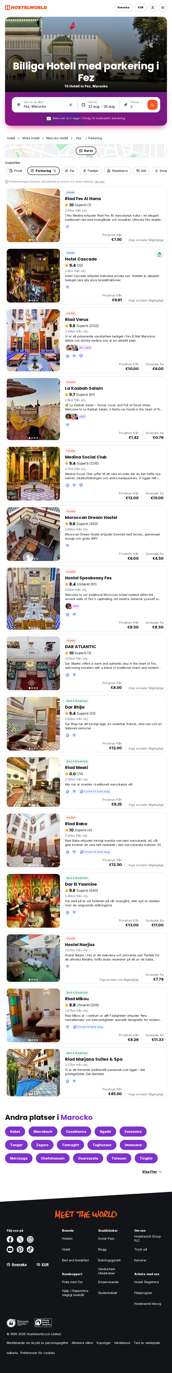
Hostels (67, 1238)
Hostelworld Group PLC (147, 1238)
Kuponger (104, 1343)
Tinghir (146, 1158)
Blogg (102, 1249)
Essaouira (133, 1131)
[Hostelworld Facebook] (10, 1239)
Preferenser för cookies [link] (37, 1353)
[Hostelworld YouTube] (10, 1249)
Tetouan (119, 1158)
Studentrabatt (107, 1293)
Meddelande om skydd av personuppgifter (37, 1343)
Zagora (42, 1145)
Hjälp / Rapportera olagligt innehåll (75, 1293)
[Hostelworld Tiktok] (30, 1249)
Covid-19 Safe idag (96, 791)
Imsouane (133, 1145)
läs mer (99, 181)
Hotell (70, 192)
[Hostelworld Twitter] (20, 1239)
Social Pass (106, 1238)
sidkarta (12, 1353)
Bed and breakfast (75, 1260)
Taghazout (102, 1145)
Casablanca (76, 1131)
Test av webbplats (147, 1343)
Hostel (71, 313)
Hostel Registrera (146, 1282)
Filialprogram (143, 1293)
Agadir (105, 1131)
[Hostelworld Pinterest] (20, 1249)
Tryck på (140, 1249)
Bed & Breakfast (77, 700)
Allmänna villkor (83, 1343)
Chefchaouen (53, 1158)
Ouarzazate (88, 1158)
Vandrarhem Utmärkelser (106, 1271)
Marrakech (43, 1131)
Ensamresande (108, 1282)
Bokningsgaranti (109, 1260)
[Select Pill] (153, 7)
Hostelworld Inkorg (147, 1303)
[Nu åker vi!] (152, 105)
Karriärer (140, 1260)
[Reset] (71, 105)
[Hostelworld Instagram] (30, 1239)
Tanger (16, 1145)
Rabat (15, 1131)
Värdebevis (122, 1343)
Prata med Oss (72, 1282)
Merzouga (18, 1158)
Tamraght (70, 1145)
